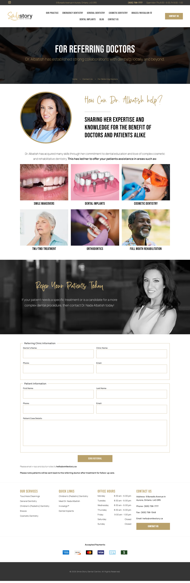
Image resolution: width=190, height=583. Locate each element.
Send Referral (95, 458)
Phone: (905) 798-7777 (147, 506)
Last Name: (101, 388)
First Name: (28, 388)
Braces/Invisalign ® (142, 13)
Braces (23, 511)
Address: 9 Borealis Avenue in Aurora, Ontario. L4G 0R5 (151, 498)
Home (74, 79)
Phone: (26, 363)
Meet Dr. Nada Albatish (69, 501)
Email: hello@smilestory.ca (149, 518)
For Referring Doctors (108, 79)
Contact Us (113, 19)
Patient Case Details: (32, 418)
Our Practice (52, 13)
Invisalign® (64, 506)
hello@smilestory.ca (66, 466)
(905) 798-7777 (135, 3)
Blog (102, 19)
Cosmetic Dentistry (118, 13)
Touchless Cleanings (30, 496)
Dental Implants (88, 19)
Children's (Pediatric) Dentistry (34, 506)
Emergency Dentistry (72, 13)
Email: (99, 363)
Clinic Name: (102, 348)
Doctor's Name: (30, 348)
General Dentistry (96, 13)
